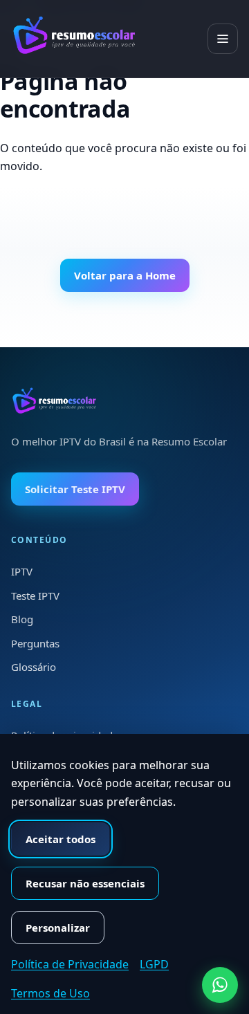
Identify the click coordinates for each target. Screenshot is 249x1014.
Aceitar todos (60, 839)
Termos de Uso (50, 993)
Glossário (33, 667)
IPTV (22, 571)
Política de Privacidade (70, 964)
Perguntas (35, 643)
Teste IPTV (35, 595)
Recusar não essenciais (85, 883)
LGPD (154, 964)
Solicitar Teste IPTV (75, 489)
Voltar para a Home (125, 275)
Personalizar (58, 927)
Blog (22, 619)
